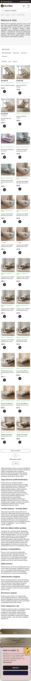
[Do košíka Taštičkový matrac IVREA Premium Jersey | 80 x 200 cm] (4, 189)
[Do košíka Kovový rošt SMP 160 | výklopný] (19, 123)
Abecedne (4, 56)
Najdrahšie (24, 53)
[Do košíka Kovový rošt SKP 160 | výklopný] (19, 92)
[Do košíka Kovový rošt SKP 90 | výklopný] (4, 91)
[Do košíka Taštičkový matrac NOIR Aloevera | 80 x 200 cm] (19, 157)
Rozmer (15, 61)
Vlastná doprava (7, 1)
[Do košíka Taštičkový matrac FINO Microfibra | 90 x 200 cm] (19, 347)
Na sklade (4, 61)
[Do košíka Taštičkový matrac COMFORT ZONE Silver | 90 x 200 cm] (19, 316)
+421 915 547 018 (24, 1)
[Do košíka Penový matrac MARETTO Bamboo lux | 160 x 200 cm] (4, 411)
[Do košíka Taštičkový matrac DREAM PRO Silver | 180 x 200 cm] (19, 189)
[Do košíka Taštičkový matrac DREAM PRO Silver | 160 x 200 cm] (4, 221)
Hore (16, 463)
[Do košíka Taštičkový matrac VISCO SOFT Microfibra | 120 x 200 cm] (4, 380)
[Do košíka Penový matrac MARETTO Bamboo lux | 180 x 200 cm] (19, 378)
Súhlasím (15, 668)
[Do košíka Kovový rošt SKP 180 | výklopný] (4, 126)
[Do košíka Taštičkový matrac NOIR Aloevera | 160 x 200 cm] (19, 442)
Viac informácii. (7, 662)
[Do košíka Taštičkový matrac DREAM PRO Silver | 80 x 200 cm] (19, 252)
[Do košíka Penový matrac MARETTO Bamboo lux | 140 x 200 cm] (19, 411)
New (10, 61)
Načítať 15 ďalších (15, 450)
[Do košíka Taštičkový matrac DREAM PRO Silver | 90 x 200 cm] (4, 252)
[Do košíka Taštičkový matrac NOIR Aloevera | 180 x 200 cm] (4, 442)
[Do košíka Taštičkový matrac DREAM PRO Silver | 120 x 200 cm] (19, 221)
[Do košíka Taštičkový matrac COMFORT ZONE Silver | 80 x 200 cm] (4, 347)
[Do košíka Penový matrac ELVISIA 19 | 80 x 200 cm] (4, 157)
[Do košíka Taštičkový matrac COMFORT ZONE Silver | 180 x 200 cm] (4, 284)
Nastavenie (15, 673)
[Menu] (28, 6)
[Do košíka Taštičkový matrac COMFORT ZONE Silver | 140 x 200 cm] (4, 316)
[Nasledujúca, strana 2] (15, 455)
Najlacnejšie (16, 53)
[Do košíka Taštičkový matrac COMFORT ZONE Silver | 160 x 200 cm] (19, 284)
